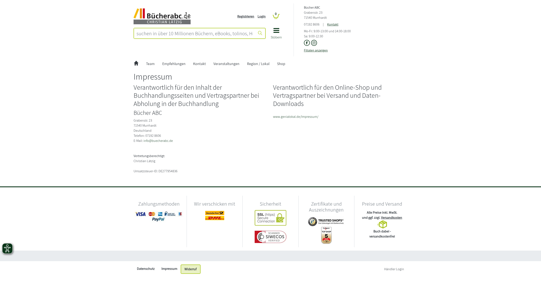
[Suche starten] (260, 33)
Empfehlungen (174, 63)
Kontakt (332, 24)
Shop (281, 63)
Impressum (169, 268)
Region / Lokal (258, 63)
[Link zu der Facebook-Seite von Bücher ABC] (307, 43)
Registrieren (245, 16)
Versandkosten (391, 217)
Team (150, 63)
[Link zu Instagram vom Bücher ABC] (314, 43)
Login (262, 16)
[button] (276, 35)
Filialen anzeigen (316, 50)
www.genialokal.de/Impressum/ (295, 116)
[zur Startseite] (136, 64)
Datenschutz (146, 268)
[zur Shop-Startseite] (162, 16)
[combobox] (194, 33)
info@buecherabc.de (158, 140)
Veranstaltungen (226, 63)
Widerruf (190, 269)
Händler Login (394, 269)
